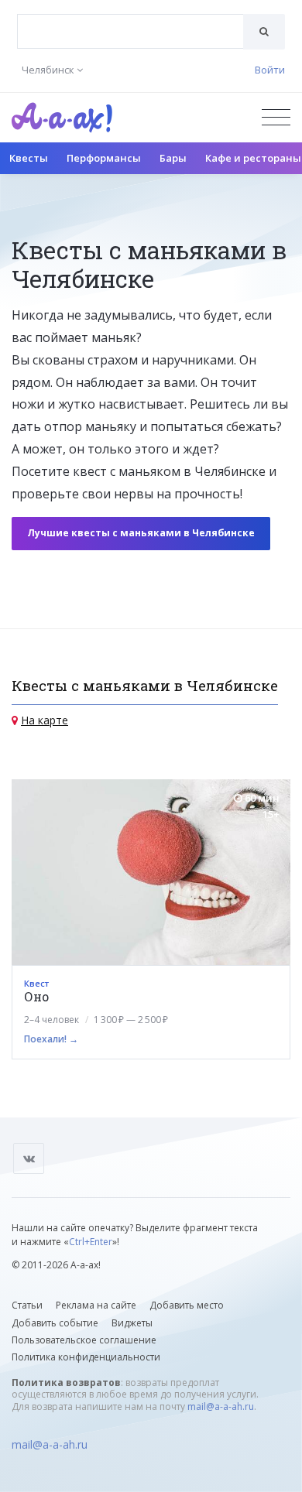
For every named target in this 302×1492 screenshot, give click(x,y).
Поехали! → (51, 1038)
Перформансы (104, 158)
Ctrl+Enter (90, 1241)
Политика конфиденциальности (86, 1357)
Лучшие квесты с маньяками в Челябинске (141, 532)
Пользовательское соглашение (84, 1340)
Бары (173, 158)
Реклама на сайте (96, 1305)
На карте (44, 720)
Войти (270, 70)
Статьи (27, 1305)
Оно (36, 996)
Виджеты (132, 1322)
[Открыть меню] (276, 117)
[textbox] (130, 20)
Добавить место (186, 1305)
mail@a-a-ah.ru (220, 1406)
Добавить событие (55, 1322)
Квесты (28, 158)
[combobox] (130, 31)
